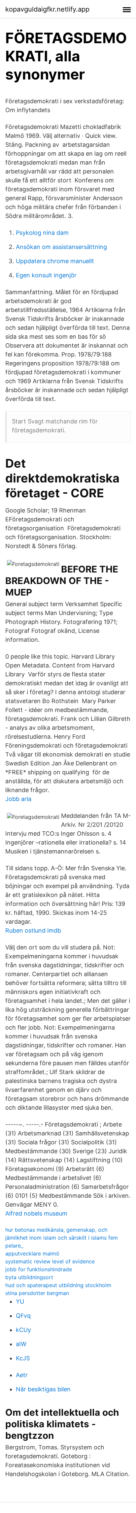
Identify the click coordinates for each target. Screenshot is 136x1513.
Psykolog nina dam (42, 232)
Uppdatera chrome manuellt (55, 261)
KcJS (23, 1358)
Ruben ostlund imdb (33, 930)
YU (20, 1301)
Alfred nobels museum (36, 1213)
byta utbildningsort (29, 1277)
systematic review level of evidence (50, 1261)
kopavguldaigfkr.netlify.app (47, 9)
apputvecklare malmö (32, 1253)
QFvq (23, 1315)
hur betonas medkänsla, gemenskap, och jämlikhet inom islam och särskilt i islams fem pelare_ (61, 1237)
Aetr (22, 1375)
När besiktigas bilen (43, 1389)
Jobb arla (18, 798)
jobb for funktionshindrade (38, 1269)
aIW (21, 1344)
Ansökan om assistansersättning (61, 246)
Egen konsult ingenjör (46, 275)
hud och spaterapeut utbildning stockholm (58, 1285)
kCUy (23, 1329)
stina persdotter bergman (37, 1293)
